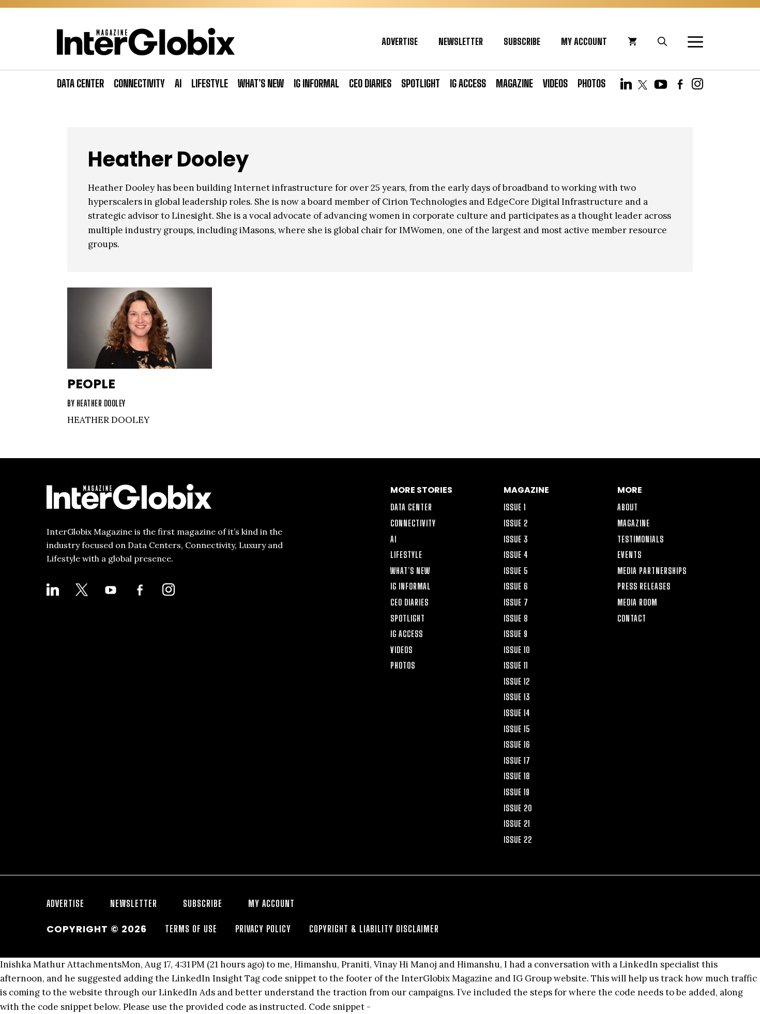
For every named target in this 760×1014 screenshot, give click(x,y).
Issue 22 (518, 839)
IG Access (468, 83)
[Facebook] (680, 83)
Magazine (514, 83)
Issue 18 (517, 776)
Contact (631, 618)
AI (178, 83)
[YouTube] (660, 83)
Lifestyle (209, 83)
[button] (690, 41)
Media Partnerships (652, 571)
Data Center (80, 83)
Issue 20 (518, 808)
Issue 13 (517, 697)
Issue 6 (516, 586)
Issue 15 (517, 729)
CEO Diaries (370, 83)
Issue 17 (517, 760)
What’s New (261, 83)
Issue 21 (517, 823)
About (627, 507)
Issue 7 (516, 602)
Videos (555, 83)
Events (629, 554)
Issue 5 (516, 571)
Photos (591, 83)
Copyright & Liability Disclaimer (374, 928)
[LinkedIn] (626, 83)
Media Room (637, 602)
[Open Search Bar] (662, 41)
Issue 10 (517, 650)
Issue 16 (517, 744)
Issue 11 (516, 665)
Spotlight (420, 83)
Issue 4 (516, 554)
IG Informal (316, 83)
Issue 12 (517, 681)
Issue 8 (516, 618)
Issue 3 (516, 539)
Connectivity (139, 83)
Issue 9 (516, 634)
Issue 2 (516, 523)
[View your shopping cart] (632, 41)
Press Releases (644, 586)
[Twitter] (642, 83)
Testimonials (640, 539)
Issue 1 (515, 507)
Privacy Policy (263, 928)
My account (584, 41)
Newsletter (460, 41)
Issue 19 (517, 792)
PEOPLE (91, 384)
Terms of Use (191, 928)
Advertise (400, 41)
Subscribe (522, 41)
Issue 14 (517, 713)
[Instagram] (697, 83)
